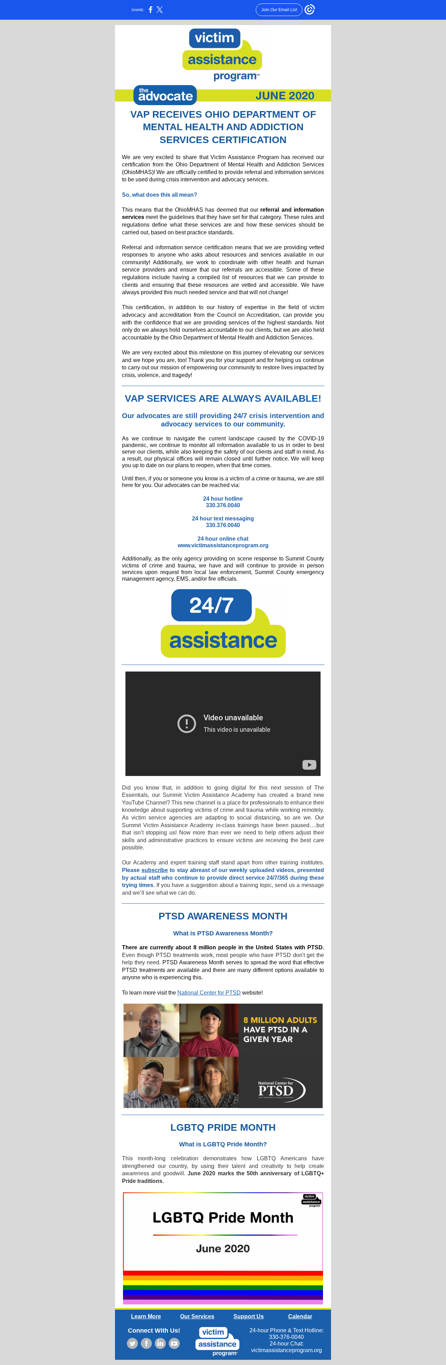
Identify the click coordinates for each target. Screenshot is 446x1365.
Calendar (300, 1316)
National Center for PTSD (209, 993)
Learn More (146, 1316)
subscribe (154, 870)
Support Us (248, 1316)
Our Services (197, 1316)
